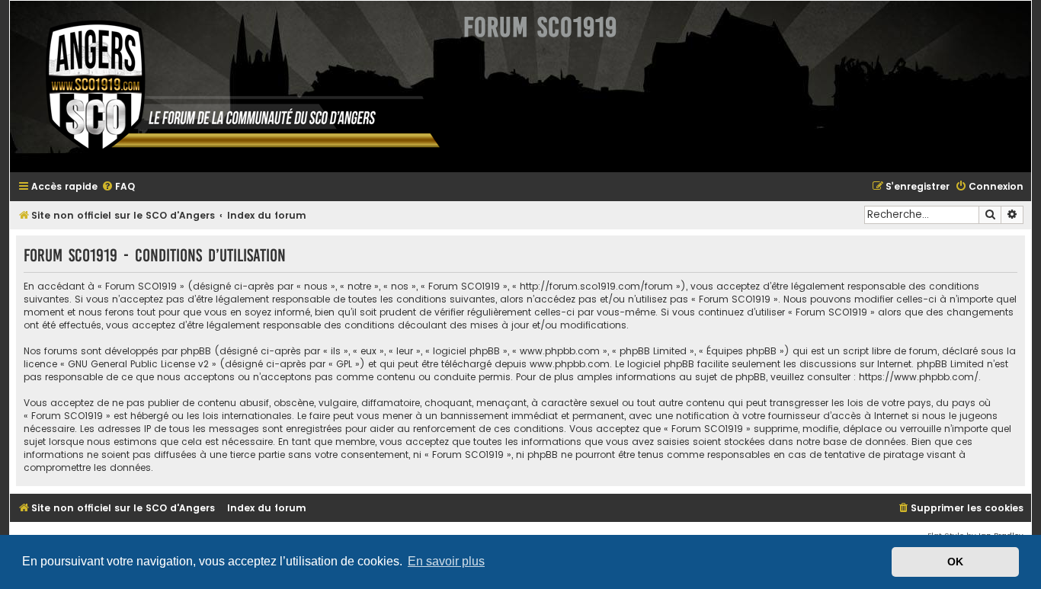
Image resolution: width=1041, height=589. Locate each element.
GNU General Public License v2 (138, 363)
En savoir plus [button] (446, 561)
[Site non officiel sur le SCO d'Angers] (231, 86)
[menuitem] (118, 187)
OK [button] (955, 561)
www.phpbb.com (570, 363)
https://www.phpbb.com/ (919, 376)
